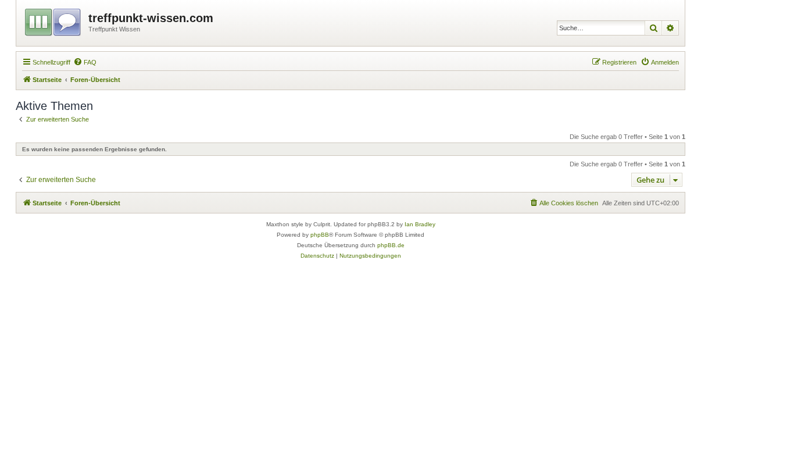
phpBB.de (391, 245)
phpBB (319, 234)
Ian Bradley (420, 224)
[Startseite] (53, 20)
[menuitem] (84, 62)
